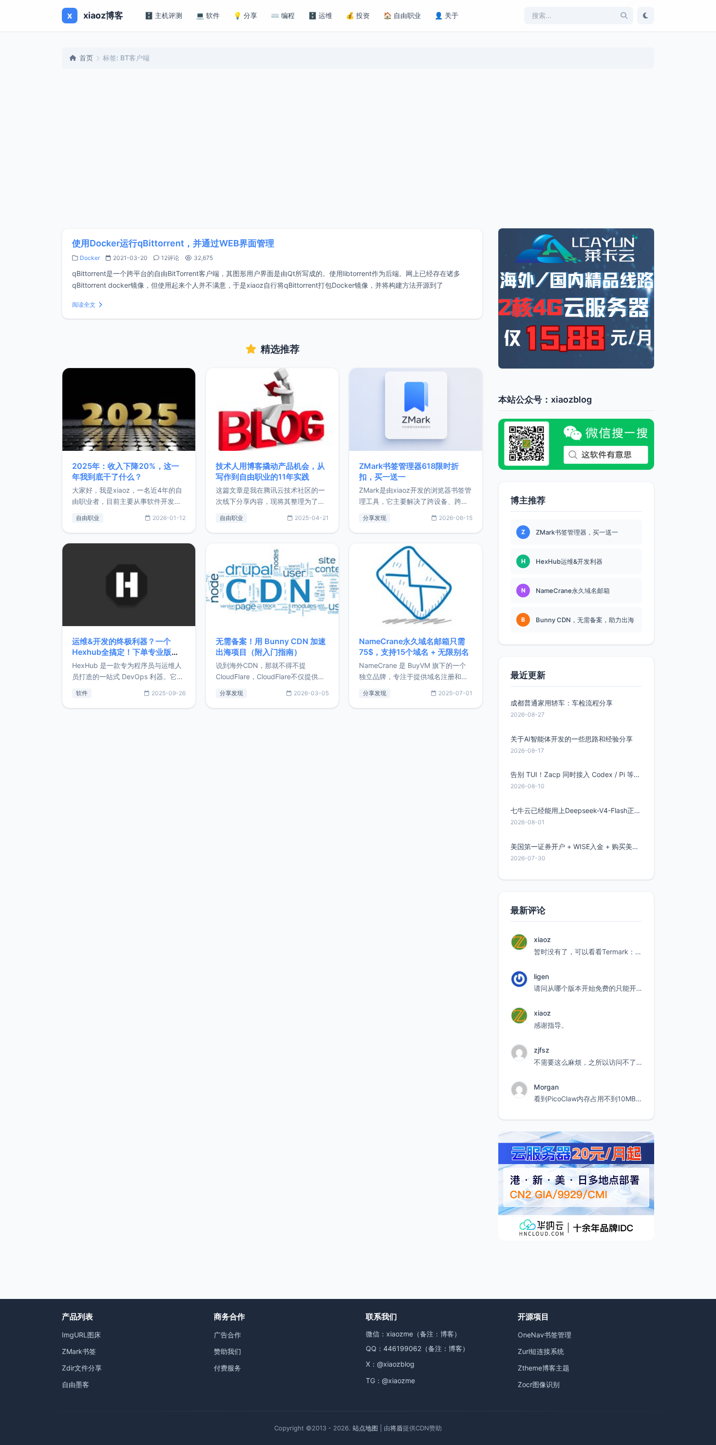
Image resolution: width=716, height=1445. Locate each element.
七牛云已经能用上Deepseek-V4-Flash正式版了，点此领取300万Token (576, 810)
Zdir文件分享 (82, 1368)
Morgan (546, 1087)
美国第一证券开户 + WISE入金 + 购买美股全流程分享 (576, 846)
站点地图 (365, 1428)
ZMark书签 (79, 1351)
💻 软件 (208, 15)
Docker (90, 257)
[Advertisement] (358, 148)
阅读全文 (83, 304)
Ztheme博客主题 (543, 1368)
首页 (86, 58)
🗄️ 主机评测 (163, 15)
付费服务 (227, 1368)
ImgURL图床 (81, 1335)
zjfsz (541, 1050)
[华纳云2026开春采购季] (576, 1186)
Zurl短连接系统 (541, 1351)
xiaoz (542, 939)
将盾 (396, 1428)
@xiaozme (398, 1380)
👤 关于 (446, 15)
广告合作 (227, 1335)
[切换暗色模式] (645, 15)
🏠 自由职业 (402, 15)
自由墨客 (75, 1384)
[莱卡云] (576, 298)
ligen (541, 976)
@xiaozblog (396, 1364)
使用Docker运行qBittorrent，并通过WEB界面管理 (173, 243)
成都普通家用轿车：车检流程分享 (561, 703)
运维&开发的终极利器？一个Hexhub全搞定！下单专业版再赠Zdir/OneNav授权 (125, 651)
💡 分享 (245, 15)
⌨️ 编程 (283, 15)
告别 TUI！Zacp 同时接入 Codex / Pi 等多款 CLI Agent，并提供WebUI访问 (576, 774)
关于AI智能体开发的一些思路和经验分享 (571, 739)
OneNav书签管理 (544, 1335)
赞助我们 (227, 1351)
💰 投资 (358, 15)
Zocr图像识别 (539, 1384)
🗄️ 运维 (320, 15)
